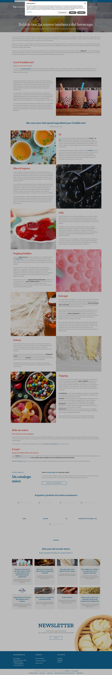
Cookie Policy (29, 11)
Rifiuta (72, 12)
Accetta (81, 12)
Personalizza (62, 12)
